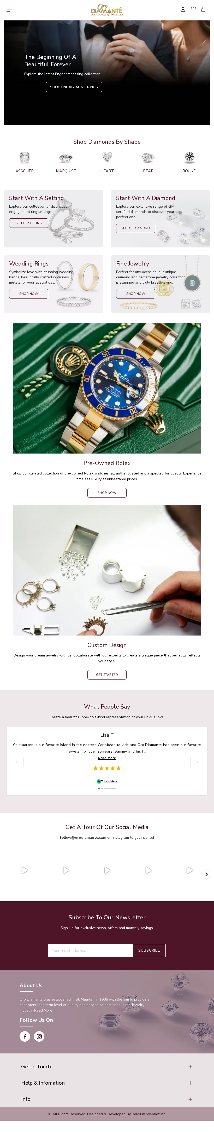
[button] (107, 1067)
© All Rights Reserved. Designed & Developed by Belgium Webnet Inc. (107, 1114)
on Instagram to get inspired (112, 837)
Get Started (107, 675)
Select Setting (29, 223)
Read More (107, 758)
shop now (107, 493)
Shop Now (28, 294)
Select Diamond (135, 228)
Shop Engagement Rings (74, 87)
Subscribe (149, 950)
